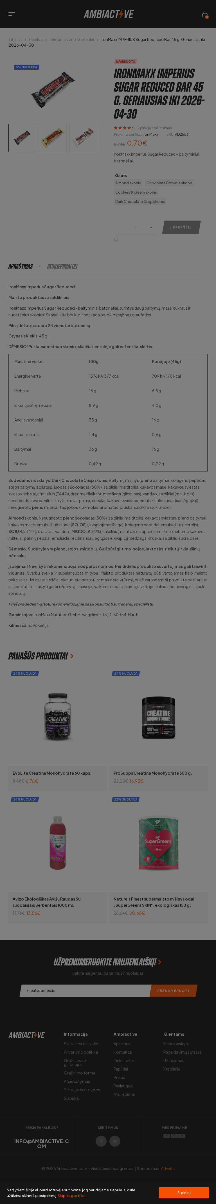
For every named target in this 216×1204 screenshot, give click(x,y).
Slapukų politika (72, 1195)
